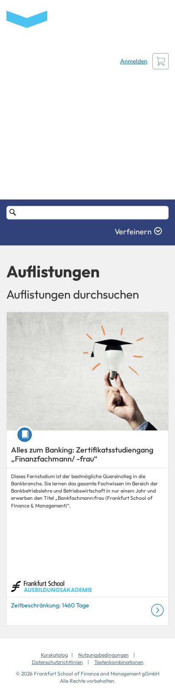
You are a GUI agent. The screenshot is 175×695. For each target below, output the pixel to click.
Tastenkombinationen (119, 662)
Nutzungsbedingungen (103, 655)
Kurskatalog (54, 655)
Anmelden (133, 61)
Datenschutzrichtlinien (57, 662)
